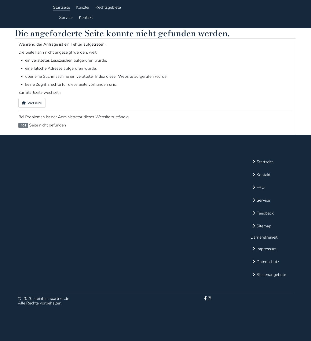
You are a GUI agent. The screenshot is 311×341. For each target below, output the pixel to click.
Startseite (61, 7)
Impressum (267, 249)
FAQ (261, 187)
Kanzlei (82, 7)
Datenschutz (268, 262)
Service (66, 17)
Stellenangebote (271, 274)
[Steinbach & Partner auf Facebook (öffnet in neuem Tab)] (206, 298)
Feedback (265, 213)
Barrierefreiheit (264, 237)
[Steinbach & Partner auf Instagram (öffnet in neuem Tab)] (209, 298)
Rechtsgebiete (108, 7)
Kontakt (86, 17)
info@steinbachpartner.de (181, 188)
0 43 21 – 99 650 (174, 200)
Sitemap (264, 226)
